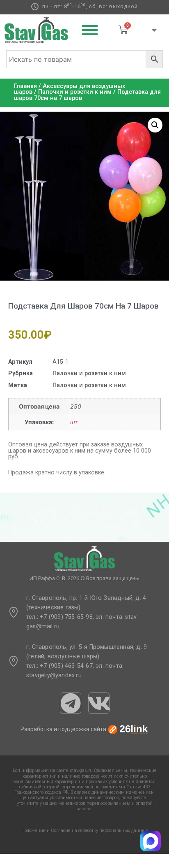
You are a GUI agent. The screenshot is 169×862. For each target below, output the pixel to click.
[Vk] (99, 703)
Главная (25, 86)
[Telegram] (70, 703)
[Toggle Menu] (90, 30)
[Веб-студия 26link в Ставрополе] (127, 729)
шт (74, 421)
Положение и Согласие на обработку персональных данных (84, 830)
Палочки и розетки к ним (75, 91)
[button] (155, 125)
